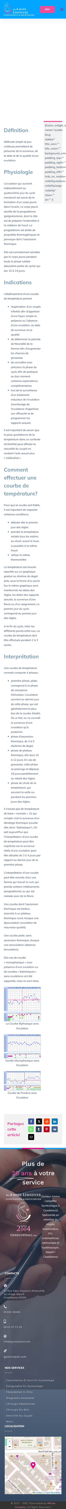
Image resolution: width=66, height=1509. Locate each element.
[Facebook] (31, 1121)
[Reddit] (47, 1121)
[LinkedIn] (55, 1121)
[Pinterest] (47, 1129)
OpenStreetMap (53, 1492)
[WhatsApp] (31, 1129)
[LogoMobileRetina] (19, 4)
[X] (39, 1121)
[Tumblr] (39, 1129)
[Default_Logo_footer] (23, 1194)
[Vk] (55, 1129)
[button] (33, 1465)
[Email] (31, 1137)
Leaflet (38, 1492)
